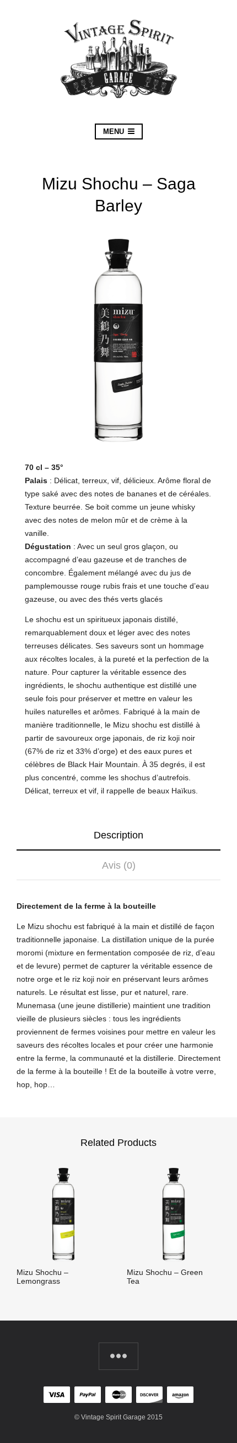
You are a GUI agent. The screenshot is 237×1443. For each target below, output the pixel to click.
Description (118, 835)
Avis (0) (119, 865)
